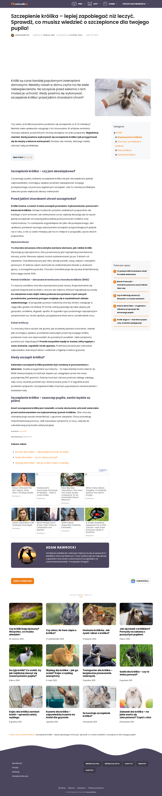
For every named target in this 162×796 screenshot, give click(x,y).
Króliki (119, 132)
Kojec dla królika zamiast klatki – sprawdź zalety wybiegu (24, 714)
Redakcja (62, 788)
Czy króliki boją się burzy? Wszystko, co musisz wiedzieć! (24, 631)
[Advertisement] (81, 58)
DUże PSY (89, 770)
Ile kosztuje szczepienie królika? (96, 715)
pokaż (28, 157)
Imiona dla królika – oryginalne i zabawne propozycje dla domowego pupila (131, 309)
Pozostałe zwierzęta (134, 4)
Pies (80, 4)
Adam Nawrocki (22, 35)
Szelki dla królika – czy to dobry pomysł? (134, 673)
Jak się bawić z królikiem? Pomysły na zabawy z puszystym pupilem (135, 631)
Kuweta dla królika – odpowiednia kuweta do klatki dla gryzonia (60, 714)
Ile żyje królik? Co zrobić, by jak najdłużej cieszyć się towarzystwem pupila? (25, 673)
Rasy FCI (129, 764)
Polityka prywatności (96, 788)
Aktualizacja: (69, 35)
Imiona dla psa (92, 764)
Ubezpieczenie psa (20, 776)
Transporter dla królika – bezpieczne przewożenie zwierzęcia (97, 673)
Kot (96, 4)
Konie (112, 4)
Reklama (71, 788)
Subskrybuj (143, 581)
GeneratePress (91, 792)
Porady (15, 767)
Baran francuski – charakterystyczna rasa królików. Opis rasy (132, 284)
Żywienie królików (126, 154)
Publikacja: (44, 35)
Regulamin (81, 788)
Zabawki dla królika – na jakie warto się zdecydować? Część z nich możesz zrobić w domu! (135, 714)
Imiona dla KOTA (112, 764)
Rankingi (15, 772)
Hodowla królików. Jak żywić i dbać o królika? (96, 632)
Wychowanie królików (129, 137)
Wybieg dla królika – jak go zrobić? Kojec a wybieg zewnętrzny (62, 673)
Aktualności (17, 763)
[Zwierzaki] (19, 4)
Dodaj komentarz (22, 581)
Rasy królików (124, 150)
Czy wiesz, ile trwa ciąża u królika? (61, 632)
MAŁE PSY (142, 764)
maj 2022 (23, 431)
